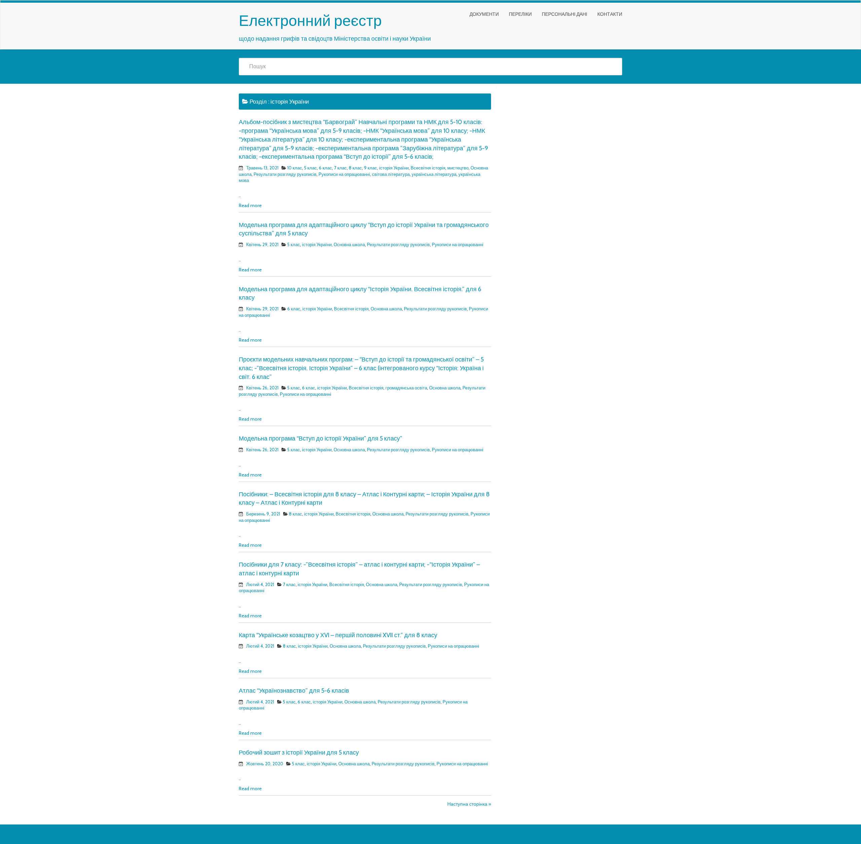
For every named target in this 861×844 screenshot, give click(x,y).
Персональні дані (564, 14)
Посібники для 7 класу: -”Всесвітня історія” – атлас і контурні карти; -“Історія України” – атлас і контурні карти (359, 569)
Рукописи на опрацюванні (344, 174)
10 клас (294, 167)
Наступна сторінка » (469, 804)
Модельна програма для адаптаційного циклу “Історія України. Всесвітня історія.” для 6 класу (360, 293)
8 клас (355, 167)
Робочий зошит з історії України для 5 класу (299, 752)
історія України (394, 167)
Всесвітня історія (428, 167)
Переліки (520, 14)
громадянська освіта (406, 387)
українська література (434, 174)
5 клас (310, 167)
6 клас (325, 167)
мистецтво (458, 167)
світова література (391, 174)
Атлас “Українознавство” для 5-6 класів (294, 690)
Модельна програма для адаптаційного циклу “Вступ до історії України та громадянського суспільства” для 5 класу (364, 229)
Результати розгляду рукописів (285, 174)
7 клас (340, 167)
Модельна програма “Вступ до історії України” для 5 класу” (320, 438)
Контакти (609, 14)
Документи (484, 14)
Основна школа (349, 244)
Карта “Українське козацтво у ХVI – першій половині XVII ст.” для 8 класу (338, 635)
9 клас (370, 167)
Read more (250, 205)
